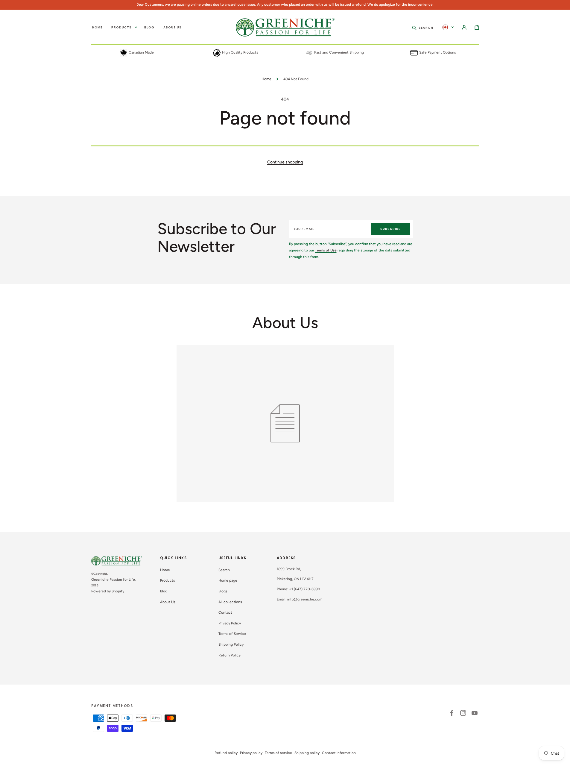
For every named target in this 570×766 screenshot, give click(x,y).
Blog (163, 591)
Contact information (339, 753)
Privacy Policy (229, 623)
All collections (230, 602)
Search (224, 570)
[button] (422, 27)
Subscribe (390, 229)
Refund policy (226, 753)
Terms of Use (326, 250)
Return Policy (229, 655)
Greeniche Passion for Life (113, 579)
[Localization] (448, 27)
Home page (227, 580)
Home (266, 79)
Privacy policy (251, 753)
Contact (225, 612)
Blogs (222, 591)
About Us (167, 602)
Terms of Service (232, 634)
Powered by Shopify (107, 591)
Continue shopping (285, 162)
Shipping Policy (231, 644)
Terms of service (278, 753)
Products (167, 580)
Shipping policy (307, 753)
